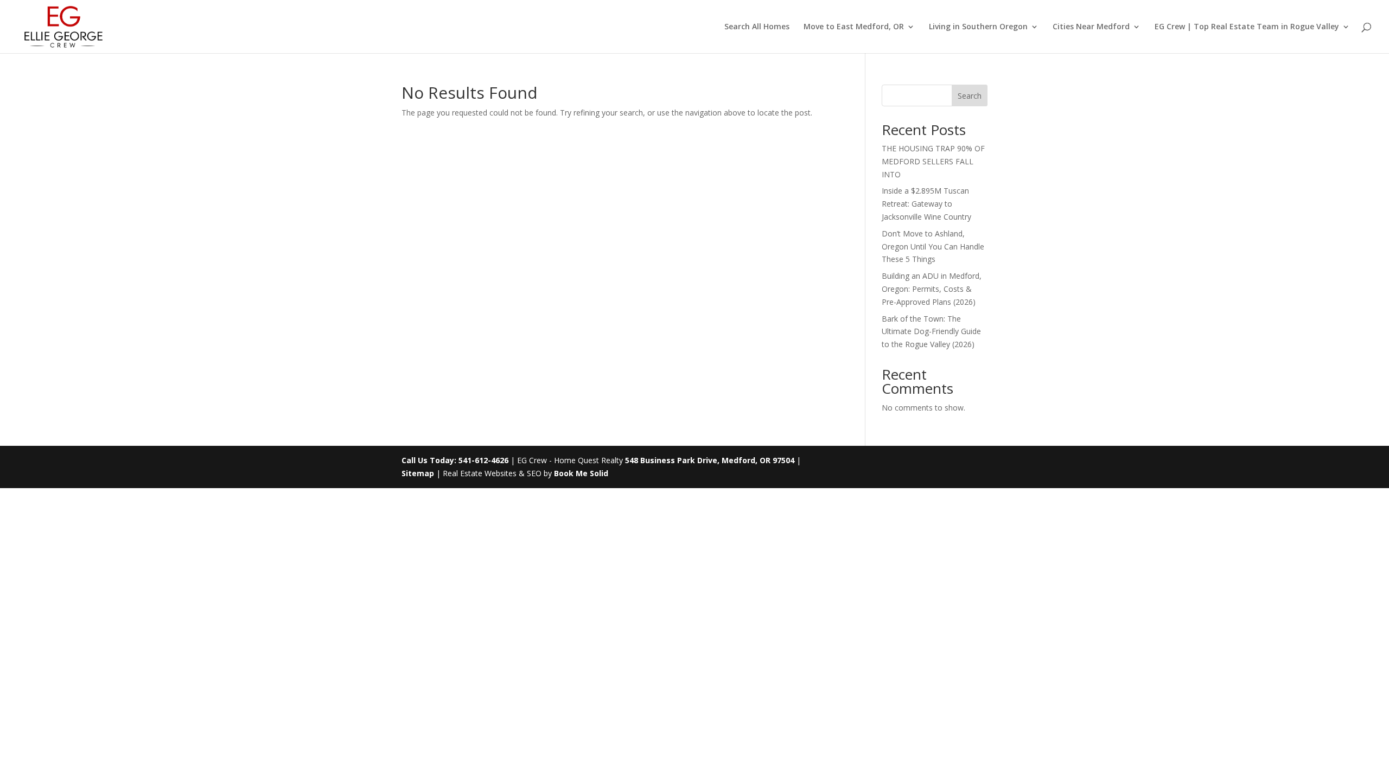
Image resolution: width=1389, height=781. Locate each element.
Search (970, 96)
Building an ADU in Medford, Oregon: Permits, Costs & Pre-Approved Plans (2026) (932, 289)
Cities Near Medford (1091, 27)
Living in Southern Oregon (978, 27)
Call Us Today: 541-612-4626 (455, 460)
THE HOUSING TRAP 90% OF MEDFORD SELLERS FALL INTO (933, 161)
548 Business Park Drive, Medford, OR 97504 (709, 460)
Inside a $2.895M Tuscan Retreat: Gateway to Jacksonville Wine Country (926, 203)
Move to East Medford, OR (854, 27)
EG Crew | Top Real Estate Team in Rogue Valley (1247, 27)
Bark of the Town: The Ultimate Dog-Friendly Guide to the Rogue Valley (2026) (931, 331)
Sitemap (418, 473)
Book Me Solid (581, 473)
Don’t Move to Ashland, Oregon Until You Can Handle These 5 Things (933, 246)
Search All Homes (756, 27)
